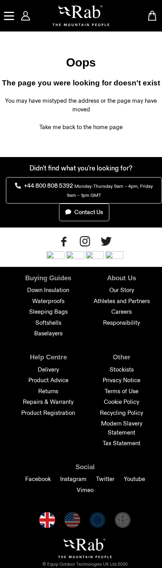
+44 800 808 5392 (88, 190)
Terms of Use (121, 391)
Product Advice (48, 380)
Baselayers (48, 333)
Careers (121, 311)
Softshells (48, 322)
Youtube (134, 479)
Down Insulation (48, 290)
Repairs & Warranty (48, 401)
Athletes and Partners (122, 301)
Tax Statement (121, 443)
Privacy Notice (121, 380)
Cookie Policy (121, 401)
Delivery (48, 369)
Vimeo (85, 490)
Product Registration (48, 412)
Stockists (122, 369)
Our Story (121, 290)
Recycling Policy (121, 412)
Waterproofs (48, 301)
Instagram (73, 479)
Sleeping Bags (48, 311)
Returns (48, 391)
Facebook (38, 479)
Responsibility (121, 322)
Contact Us (88, 212)
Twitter (105, 479)
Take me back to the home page (81, 127)
